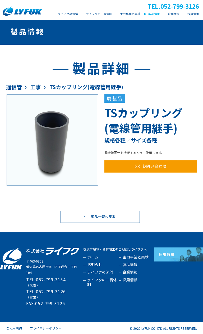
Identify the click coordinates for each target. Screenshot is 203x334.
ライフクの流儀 (100, 272)
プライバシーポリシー (46, 328)
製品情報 (130, 264)
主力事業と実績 (136, 257)
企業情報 (130, 272)
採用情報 (130, 280)
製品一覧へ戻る (103, 216)
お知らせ (94, 264)
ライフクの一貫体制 (102, 282)
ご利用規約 (14, 328)
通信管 (14, 87)
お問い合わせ (154, 166)
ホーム (92, 257)
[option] (52, 140)
